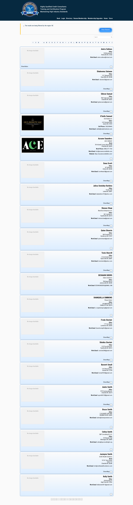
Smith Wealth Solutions (105, 456)
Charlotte (104, 99)
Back (58, 18)
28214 (110, 305)
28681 (110, 258)
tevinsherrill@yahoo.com (105, 261)
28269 (110, 146)
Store (111, 18)
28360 (110, 325)
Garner (105, 124)
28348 (110, 77)
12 (65, 499)
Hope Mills (104, 77)
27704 (110, 370)
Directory (69, 18)
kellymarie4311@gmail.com (104, 484)
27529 (110, 124)
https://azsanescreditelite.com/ (103, 154)
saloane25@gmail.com (105, 79)
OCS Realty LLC (108, 119)
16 (76, 499)
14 (71, 499)
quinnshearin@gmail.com (105, 238)
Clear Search (105, 29)
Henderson (104, 236)
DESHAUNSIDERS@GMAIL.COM (103, 285)
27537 (110, 236)
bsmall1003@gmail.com (105, 373)
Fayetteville (103, 216)
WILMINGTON (103, 415)
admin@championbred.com (104, 417)
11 (62, 499)
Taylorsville (103, 258)
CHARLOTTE (103, 305)
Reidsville (104, 55)
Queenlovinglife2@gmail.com (104, 328)
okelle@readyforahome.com (104, 129)
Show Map (106, 89)
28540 (110, 283)
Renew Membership (80, 18)
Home (106, 18)
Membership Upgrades (95, 18)
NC (107, 55)
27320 (110, 55)
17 (79, 499)
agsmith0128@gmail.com (105, 395)
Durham (104, 370)
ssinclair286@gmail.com (105, 350)
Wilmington (103, 439)
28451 (110, 191)
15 (73, 499)
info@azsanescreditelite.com (104, 151)
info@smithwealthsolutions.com (103, 466)
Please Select (108, 300)
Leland (105, 191)
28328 (110, 169)
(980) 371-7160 (108, 149)
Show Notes (24, 66)
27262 (110, 482)
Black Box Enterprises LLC (105, 210)
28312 (110, 348)
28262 (110, 99)
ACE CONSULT (108, 141)
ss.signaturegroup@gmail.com (103, 308)
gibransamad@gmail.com (105, 102)
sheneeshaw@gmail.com (105, 218)
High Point (104, 482)
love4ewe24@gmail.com (105, 171)
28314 (110, 216)
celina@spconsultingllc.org (104, 442)
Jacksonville (103, 283)
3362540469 (108, 126)
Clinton (105, 169)
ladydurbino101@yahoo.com (104, 194)
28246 (110, 463)
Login (63, 18)
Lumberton (104, 325)
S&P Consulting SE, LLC (105, 434)
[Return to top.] (111, 66)
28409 (110, 415)
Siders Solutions (107, 278)
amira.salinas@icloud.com (104, 57)
